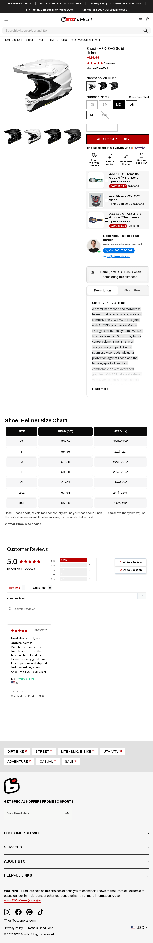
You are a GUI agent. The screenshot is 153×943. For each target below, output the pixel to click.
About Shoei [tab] (132, 290)
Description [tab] (102, 290)
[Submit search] (146, 31)
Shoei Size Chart (139, 97)
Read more (100, 388)
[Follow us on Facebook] (18, 912)
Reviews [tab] (14, 588)
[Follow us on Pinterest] (29, 912)
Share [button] (19, 691)
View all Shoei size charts (23, 524)
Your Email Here (18, 813)
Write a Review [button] (132, 562)
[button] (117, 148)
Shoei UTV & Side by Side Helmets (36, 40)
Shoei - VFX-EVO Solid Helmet (28, 672)
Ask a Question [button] (132, 570)
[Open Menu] (6, 19)
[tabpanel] (117, 346)
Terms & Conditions (40, 928)
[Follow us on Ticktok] (40, 912)
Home (7, 40)
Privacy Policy (14, 928)
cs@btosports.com (118, 256)
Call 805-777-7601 (120, 250)
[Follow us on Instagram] (7, 912)
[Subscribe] (67, 813)
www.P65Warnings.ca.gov (22, 900)
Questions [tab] (39, 588)
